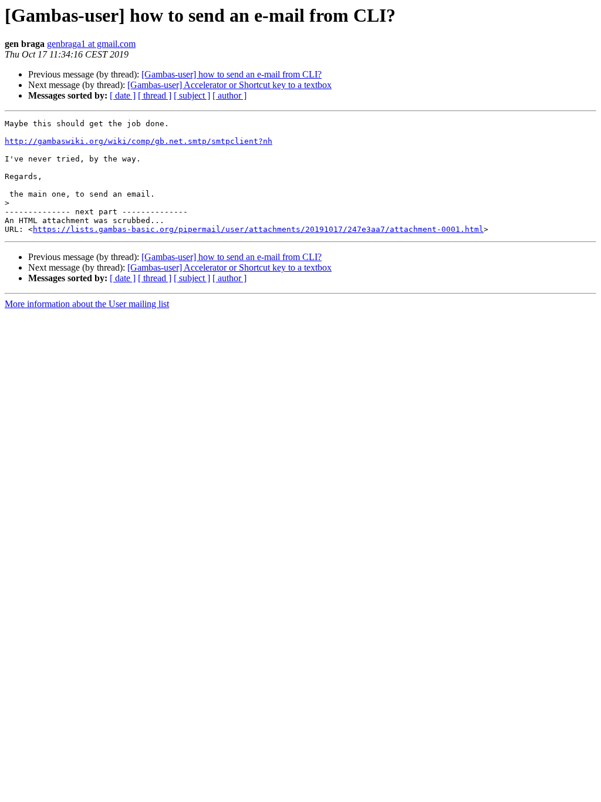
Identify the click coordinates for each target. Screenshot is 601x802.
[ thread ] (154, 95)
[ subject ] (192, 95)
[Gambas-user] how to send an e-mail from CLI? (231, 74)
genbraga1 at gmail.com (91, 44)
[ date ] (123, 95)
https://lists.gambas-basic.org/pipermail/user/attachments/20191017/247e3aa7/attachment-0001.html (258, 229)
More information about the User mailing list (87, 304)
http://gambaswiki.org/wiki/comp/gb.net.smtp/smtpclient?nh (138, 141)
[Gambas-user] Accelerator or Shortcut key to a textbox (229, 85)
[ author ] (229, 95)
